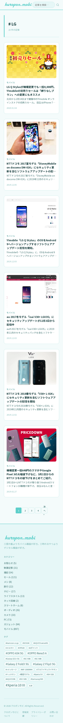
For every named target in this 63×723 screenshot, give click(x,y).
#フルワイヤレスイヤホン (47, 669)
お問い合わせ (54, 714)
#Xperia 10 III (15, 685)
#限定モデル (25, 674)
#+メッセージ (11, 669)
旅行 (8, 586)
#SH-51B (50, 674)
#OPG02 (21, 648)
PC (7, 619)
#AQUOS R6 (10, 679)
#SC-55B (27, 658)
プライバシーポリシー (38, 714)
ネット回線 (11, 600)
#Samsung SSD (37, 679)
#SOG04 (26, 643)
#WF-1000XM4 (26, 669)
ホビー (9, 591)
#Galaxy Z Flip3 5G (44, 664)
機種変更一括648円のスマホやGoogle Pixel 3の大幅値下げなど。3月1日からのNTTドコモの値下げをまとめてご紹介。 (30, 474)
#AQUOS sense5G (40, 643)
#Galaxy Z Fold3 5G (17, 664)
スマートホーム (13, 605)
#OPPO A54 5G (14, 653)
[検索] (57, 4)
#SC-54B (38, 658)
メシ (8, 581)
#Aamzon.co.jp (12, 643)
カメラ (9, 614)
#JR (30, 685)
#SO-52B (22, 679)
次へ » (44, 510)
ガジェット (12, 624)
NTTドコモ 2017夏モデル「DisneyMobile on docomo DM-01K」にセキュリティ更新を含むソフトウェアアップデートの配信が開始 (31, 169)
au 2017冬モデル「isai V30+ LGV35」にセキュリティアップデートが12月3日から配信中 (31, 320)
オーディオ (12, 610)
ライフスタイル (14, 596)
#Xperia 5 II (38, 674)
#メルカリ (10, 648)
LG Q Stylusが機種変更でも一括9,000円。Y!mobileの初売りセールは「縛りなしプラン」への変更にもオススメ (31, 91)
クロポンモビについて (11, 714)
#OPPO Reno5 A (37, 653)
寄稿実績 (25, 714)
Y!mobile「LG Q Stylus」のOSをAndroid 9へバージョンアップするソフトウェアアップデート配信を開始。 (31, 244)
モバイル (11, 82)
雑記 (8, 572)
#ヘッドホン (11, 674)
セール (10, 577)
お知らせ (10, 563)
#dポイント (33, 648)
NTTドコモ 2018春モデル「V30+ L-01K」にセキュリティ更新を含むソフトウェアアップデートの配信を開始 (31, 397)
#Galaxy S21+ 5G (12, 658)
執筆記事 (11, 567)
